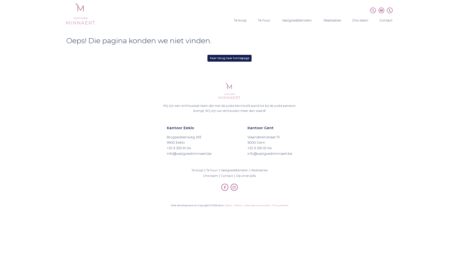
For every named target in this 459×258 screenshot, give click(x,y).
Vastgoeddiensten (297, 20)
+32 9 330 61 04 (179, 148)
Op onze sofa (246, 176)
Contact (387, 20)
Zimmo (238, 205)
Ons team (360, 20)
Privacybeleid (280, 205)
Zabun (228, 205)
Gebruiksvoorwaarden (257, 205)
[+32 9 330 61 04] (390, 10)
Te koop (241, 20)
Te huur (264, 20)
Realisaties (333, 20)
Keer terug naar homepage (229, 58)
